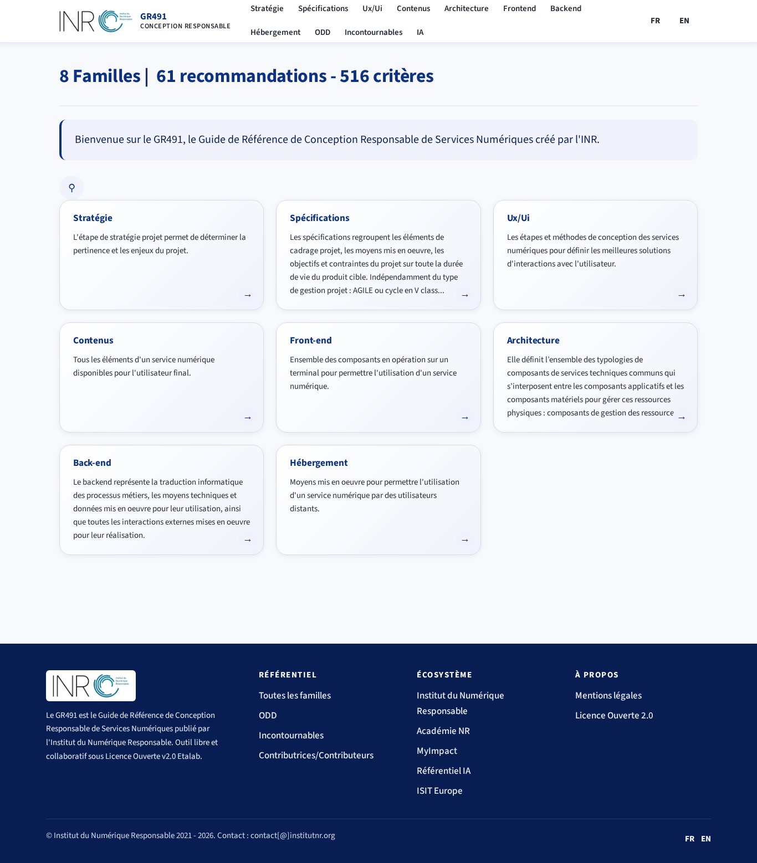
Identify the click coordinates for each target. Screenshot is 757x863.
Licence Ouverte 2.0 (614, 715)
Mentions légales (608, 695)
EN (684, 21)
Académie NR (443, 731)
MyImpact (437, 751)
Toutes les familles (295, 695)
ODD (322, 32)
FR (656, 21)
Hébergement (275, 32)
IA (420, 32)
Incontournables (373, 32)
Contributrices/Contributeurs (316, 755)
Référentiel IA (443, 771)
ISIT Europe (440, 791)
